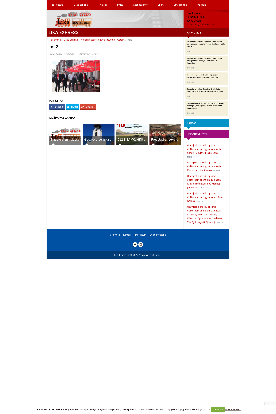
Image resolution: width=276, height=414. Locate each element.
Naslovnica (55, 39)
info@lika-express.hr (203, 24)
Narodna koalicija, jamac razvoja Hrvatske (103, 39)
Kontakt (127, 234)
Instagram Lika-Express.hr (140, 244)
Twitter (74, 106)
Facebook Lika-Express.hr (135, 244)
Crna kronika (180, 4)
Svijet (120, 4)
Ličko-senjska (81, 4)
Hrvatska (102, 4)
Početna (58, 4)
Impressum (140, 234)
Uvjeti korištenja (158, 234)
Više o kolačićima (233, 409)
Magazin (201, 4)
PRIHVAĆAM (217, 409)
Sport (161, 4)
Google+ (90, 106)
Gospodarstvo (140, 4)
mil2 (53, 46)
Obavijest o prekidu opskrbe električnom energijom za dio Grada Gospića (205, 197)
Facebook (58, 106)
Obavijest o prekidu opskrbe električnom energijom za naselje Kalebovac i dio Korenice (204, 166)
